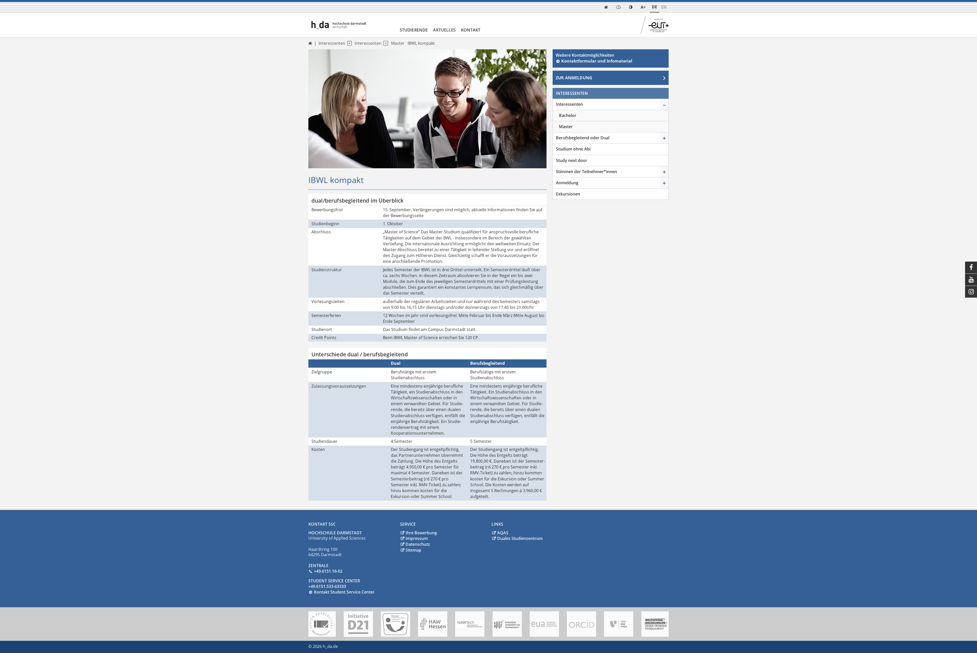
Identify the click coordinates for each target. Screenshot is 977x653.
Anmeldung (567, 183)
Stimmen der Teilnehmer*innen (586, 171)
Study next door (571, 160)
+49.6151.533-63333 (327, 586)
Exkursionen (568, 194)
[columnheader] (348, 363)
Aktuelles (444, 30)
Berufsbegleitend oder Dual (582, 138)
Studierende (414, 30)
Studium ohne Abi (573, 149)
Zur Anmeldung (574, 78)
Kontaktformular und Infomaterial (596, 61)
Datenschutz (418, 544)
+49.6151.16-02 (328, 571)
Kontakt (470, 30)
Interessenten (368, 43)
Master (398, 43)
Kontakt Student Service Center (344, 592)
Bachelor (567, 115)
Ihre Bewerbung (421, 533)
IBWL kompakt (421, 43)
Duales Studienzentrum (520, 538)
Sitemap (413, 550)
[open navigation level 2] (384, 43)
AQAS (502, 533)
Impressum (417, 538)
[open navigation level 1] (348, 43)
